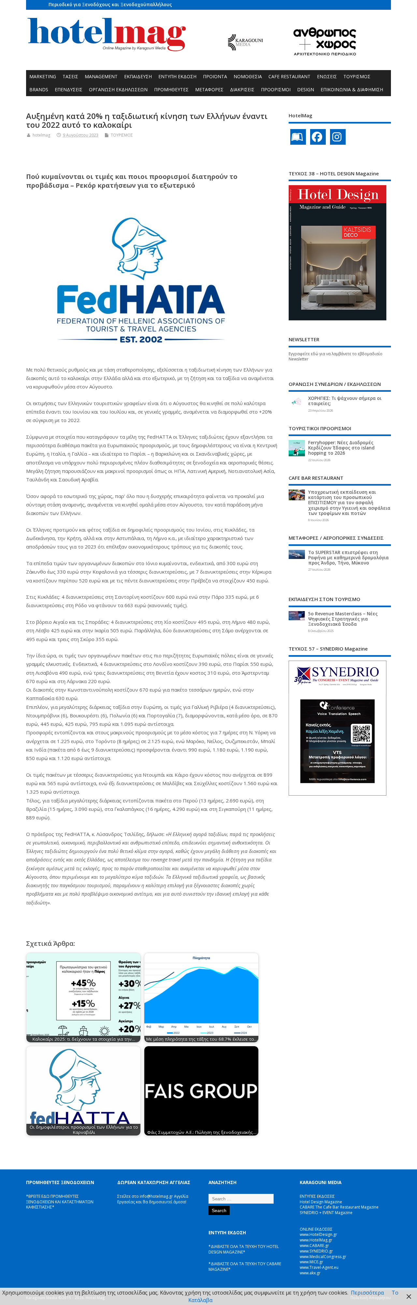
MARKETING (42, 76)
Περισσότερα (367, 1292)
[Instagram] (338, 137)
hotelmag (41, 135)
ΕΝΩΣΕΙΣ (327, 76)
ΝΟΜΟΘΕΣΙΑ (248, 76)
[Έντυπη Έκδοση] (298, 137)
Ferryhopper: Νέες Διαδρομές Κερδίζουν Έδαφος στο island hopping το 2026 (341, 448)
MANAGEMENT (101, 76)
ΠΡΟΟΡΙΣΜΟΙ (276, 89)
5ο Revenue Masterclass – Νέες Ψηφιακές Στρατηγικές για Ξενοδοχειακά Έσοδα (343, 619)
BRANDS (38, 89)
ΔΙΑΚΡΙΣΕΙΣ (242, 89)
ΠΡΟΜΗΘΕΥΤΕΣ (171, 89)
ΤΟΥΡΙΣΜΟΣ (356, 76)
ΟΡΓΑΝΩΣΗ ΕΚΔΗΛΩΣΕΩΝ (118, 89)
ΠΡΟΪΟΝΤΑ (215, 76)
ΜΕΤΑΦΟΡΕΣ (209, 89)
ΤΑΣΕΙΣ (70, 76)
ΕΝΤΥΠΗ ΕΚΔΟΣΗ (177, 76)
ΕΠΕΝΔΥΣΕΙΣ (68, 89)
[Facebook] (318, 137)
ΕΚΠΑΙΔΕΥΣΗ (138, 76)
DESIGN (305, 89)
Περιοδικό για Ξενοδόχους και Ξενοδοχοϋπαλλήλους (110, 4)
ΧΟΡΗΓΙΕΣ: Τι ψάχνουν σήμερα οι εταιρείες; (344, 400)
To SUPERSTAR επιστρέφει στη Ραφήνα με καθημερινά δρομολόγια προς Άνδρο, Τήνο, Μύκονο (348, 558)
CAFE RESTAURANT (289, 76)
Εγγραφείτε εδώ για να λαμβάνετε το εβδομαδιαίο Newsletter (335, 356)
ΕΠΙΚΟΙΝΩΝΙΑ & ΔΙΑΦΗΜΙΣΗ (352, 89)
